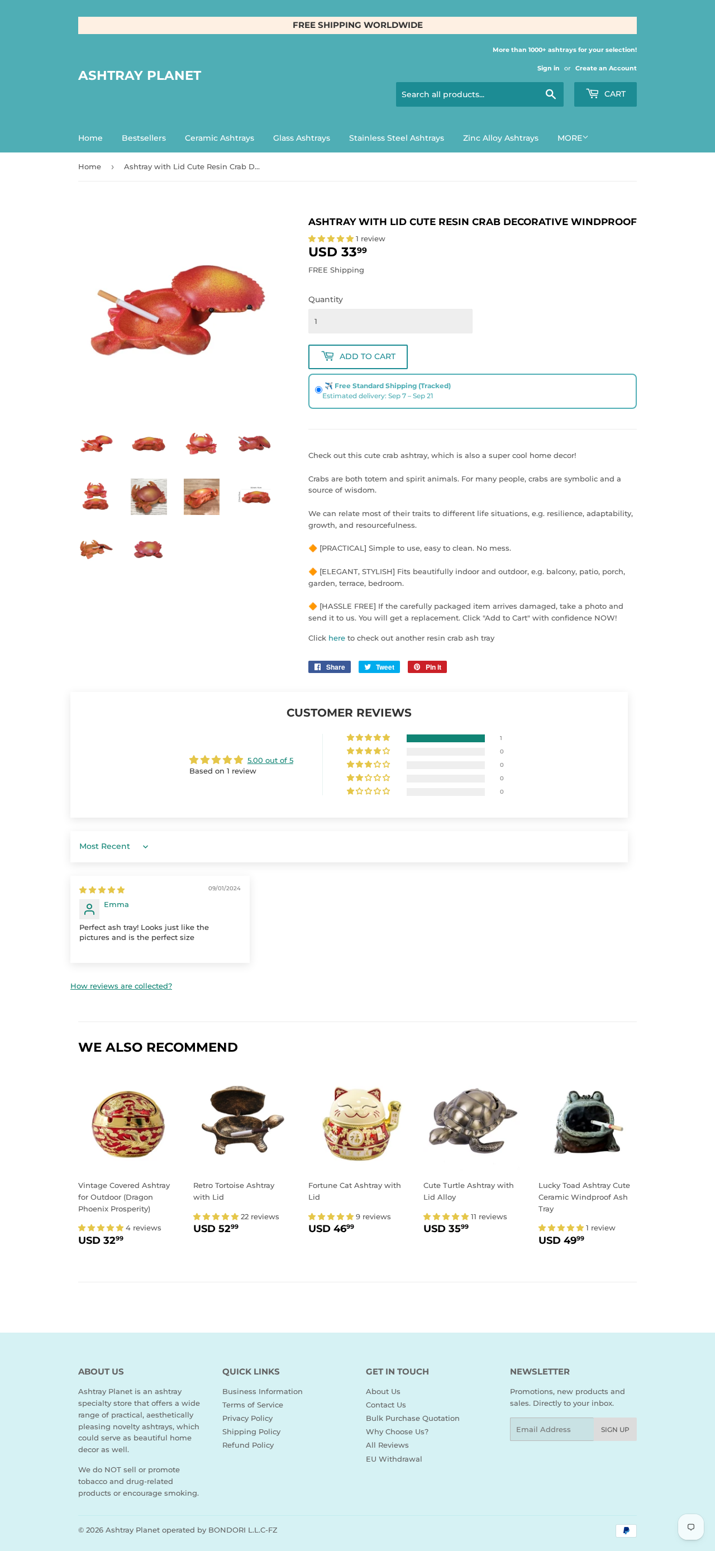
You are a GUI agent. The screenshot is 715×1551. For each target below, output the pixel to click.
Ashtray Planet (139, 75)
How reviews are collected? (121, 985)
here (336, 637)
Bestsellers (144, 138)
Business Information (262, 1391)
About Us (383, 1391)
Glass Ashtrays (301, 138)
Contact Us (386, 1404)
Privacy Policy (247, 1418)
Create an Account (606, 68)
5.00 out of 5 (270, 760)
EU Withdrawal (394, 1458)
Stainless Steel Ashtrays (396, 138)
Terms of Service (252, 1404)
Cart (614, 94)
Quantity (325, 299)
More (569, 138)
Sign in (548, 68)
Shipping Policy (251, 1431)
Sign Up (615, 1429)
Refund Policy (248, 1444)
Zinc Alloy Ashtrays (500, 138)
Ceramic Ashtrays (219, 138)
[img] (102, 889)
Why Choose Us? (397, 1431)
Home (90, 138)
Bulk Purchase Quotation (413, 1418)
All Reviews (387, 1444)
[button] (332, 238)
